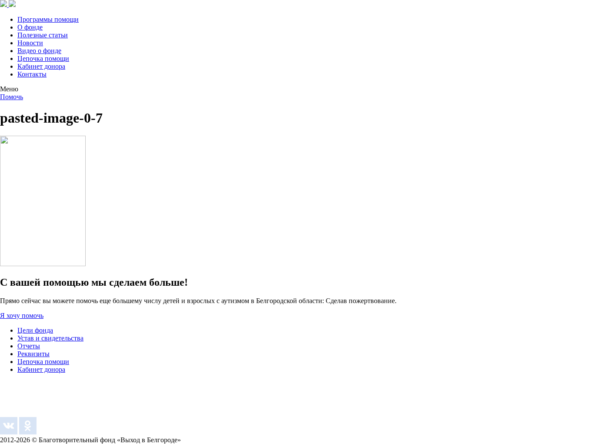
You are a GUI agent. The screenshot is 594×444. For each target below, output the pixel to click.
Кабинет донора (41, 66)
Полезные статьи (42, 35)
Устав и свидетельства (50, 338)
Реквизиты (33, 353)
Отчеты (28, 346)
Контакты (32, 74)
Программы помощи (48, 19)
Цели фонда (35, 330)
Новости (30, 43)
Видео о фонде (39, 50)
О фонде (30, 27)
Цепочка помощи (43, 58)
